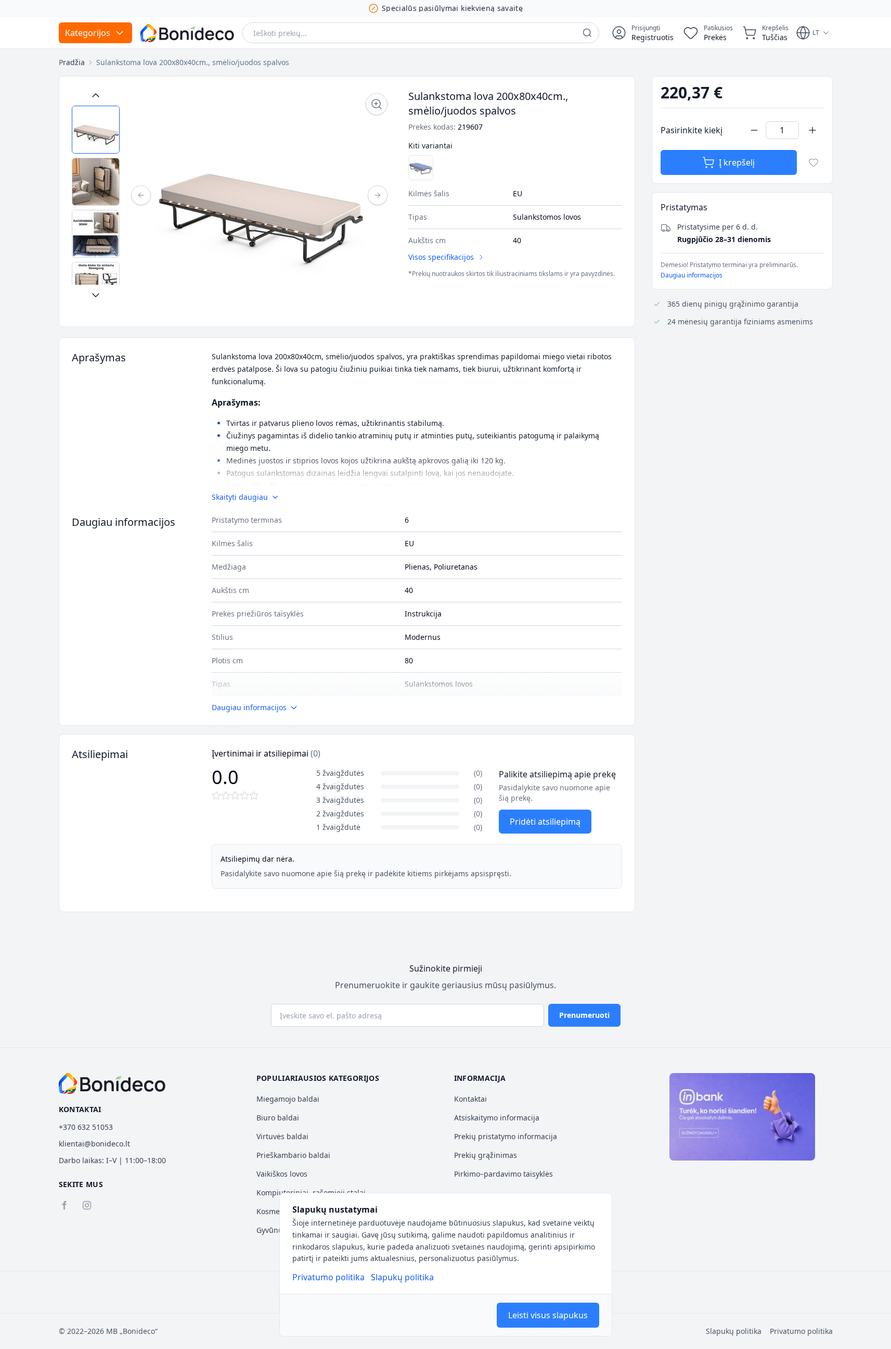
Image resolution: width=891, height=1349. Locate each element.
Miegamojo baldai (287, 1099)
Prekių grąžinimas (485, 1155)
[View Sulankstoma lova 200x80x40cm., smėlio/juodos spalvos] (96, 130)
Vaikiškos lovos (281, 1174)
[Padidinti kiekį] (812, 130)
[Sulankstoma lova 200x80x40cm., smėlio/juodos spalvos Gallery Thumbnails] (96, 195)
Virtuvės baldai (282, 1136)
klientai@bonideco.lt (94, 1144)
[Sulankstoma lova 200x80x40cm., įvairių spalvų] (420, 167)
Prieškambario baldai (293, 1155)
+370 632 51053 (86, 1127)
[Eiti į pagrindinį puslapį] (187, 33)
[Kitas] (378, 195)
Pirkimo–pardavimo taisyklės (503, 1174)
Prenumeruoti (584, 1015)
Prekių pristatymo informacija (505, 1136)
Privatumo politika (328, 1277)
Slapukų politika (402, 1277)
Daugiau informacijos (691, 275)
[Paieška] (587, 32)
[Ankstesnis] (141, 195)
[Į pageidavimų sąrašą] (813, 162)
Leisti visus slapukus (548, 1315)
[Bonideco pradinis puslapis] (112, 1083)
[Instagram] (87, 1205)
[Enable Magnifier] (377, 104)
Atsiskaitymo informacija (496, 1118)
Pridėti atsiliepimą (545, 821)
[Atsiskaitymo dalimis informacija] (742, 1117)
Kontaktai (470, 1099)
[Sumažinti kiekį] (754, 130)
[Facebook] (64, 1205)
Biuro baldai (277, 1118)
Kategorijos (87, 33)
